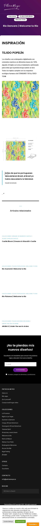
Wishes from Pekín (8, 442)
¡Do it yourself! (6, 399)
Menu (37, 7)
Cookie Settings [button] (8, 521)
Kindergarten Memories (9, 445)
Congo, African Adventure (10, 423)
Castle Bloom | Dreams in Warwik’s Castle (19, 241)
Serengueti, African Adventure (11, 426)
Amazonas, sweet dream (9, 432)
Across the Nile (6, 448)
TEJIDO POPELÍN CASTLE (10, 238)
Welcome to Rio (20, 20)
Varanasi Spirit (6, 429)
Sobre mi (5, 393)
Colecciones (12, 16)
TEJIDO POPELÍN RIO (26, 16)
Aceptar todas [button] (20, 521)
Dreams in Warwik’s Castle (21, 236)
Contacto (5, 465)
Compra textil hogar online (10, 403)
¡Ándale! (4, 455)
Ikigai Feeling (6, 452)
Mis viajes (5, 396)
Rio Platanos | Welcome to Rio (14, 296)
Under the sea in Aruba (10, 323)
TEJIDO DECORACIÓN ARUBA (21, 321)
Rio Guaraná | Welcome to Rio (14, 269)
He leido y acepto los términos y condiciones (21, 374)
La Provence (6, 413)
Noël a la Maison (7, 439)
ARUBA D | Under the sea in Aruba (15, 326)
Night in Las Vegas (7, 417)
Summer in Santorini (8, 420)
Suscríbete (5, 469)
